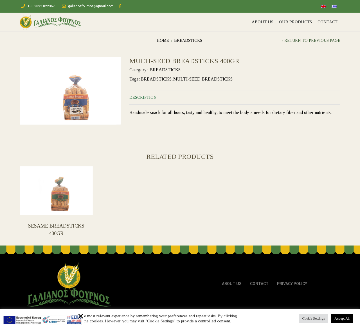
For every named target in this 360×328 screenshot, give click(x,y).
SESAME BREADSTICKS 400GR (56, 230)
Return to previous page (312, 40)
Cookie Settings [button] (313, 318)
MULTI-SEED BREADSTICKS (203, 79)
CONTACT (328, 22)
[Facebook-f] (120, 6)
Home (163, 40)
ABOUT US (262, 22)
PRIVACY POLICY (292, 283)
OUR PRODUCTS (295, 22)
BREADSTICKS (188, 40)
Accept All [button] (342, 318)
